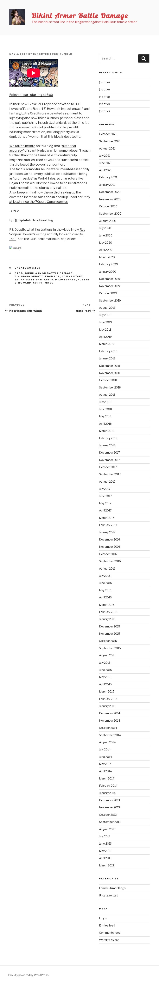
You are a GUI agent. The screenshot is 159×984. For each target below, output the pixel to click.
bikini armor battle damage (49, 273)
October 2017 (108, 467)
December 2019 (109, 278)
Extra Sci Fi (25, 279)
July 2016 (105, 575)
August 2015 (107, 655)
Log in (103, 918)
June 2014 (105, 756)
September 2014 (110, 735)
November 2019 (109, 286)
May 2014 (105, 764)
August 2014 (107, 742)
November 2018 (109, 373)
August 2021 (107, 148)
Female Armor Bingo (112, 888)
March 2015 (106, 691)
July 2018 (105, 402)
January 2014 (107, 793)
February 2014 (108, 785)
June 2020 (105, 235)
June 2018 (105, 409)
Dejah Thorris (19, 183)
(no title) (104, 82)
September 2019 (110, 300)
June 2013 (105, 843)
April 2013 (105, 858)
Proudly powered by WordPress (28, 975)
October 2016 (108, 554)
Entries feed (107, 925)
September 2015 (110, 648)
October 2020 (108, 206)
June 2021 (105, 163)
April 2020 (105, 249)
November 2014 (109, 720)
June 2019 (105, 322)
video (49, 282)
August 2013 (107, 829)
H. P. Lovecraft (63, 279)
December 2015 (109, 626)
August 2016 (107, 568)
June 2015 (105, 669)
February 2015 (108, 698)
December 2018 (109, 365)
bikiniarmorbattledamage (37, 276)
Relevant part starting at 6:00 (31, 95)
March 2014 (106, 778)
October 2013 (108, 814)
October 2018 (108, 380)
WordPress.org (109, 940)
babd (19, 273)
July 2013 (104, 836)
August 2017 (107, 481)
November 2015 (109, 633)
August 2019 (107, 307)
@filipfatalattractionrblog (34, 220)
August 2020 (107, 221)
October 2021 (108, 134)
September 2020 (110, 213)
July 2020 (105, 228)
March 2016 (106, 604)
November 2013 (109, 807)
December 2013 (109, 800)
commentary (72, 276)
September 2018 (110, 387)
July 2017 (104, 488)
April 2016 (105, 597)
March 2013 (106, 865)
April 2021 (105, 170)
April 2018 (105, 423)
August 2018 (107, 394)
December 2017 (109, 452)
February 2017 (108, 525)
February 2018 (108, 438)
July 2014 (105, 749)
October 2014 (108, 727)
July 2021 (104, 155)
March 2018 (106, 430)
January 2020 (107, 271)
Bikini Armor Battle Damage (80, 15)
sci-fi (38, 282)
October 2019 (108, 293)
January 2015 (107, 706)
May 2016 (105, 590)
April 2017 (105, 510)
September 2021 (110, 141)
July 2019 (105, 315)
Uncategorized (28, 267)
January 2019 (107, 358)
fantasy (43, 279)
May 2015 (105, 677)
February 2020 (108, 264)
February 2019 (108, 351)
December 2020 (110, 191)
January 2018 (107, 445)
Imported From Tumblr (52, 54)
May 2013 (105, 851)
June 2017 (105, 496)
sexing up (68, 192)
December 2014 (109, 713)
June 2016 (105, 582)
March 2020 (107, 257)
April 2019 (105, 336)
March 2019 (106, 343)
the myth (50, 192)
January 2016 (107, 619)
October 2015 (108, 640)
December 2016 (109, 539)
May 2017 (105, 503)
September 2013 (110, 821)
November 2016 (109, 546)
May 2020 (105, 242)
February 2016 (108, 612)
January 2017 (107, 532)
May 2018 (105, 416)
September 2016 (110, 561)
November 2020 (110, 199)
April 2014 (105, 771)
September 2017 (110, 474)
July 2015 (105, 662)
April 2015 (105, 684)
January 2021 (107, 184)
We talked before (22, 146)
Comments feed (109, 932)
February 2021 (108, 177)
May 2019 (105, 329)
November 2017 (109, 459)
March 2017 (106, 517)
